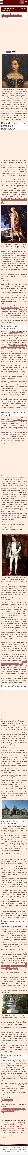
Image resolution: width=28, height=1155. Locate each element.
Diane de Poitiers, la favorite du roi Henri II (14, 9)
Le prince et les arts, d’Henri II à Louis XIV (15, 1128)
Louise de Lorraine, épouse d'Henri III (13, 1130)
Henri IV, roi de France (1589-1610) (13, 1126)
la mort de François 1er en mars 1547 (14, 663)
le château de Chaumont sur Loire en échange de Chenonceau (14, 965)
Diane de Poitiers (7, 1100)
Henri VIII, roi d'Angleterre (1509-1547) (14, 1123)
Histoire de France (21, 1147)
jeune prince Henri (17, 333)
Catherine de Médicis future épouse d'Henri (14, 420)
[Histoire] (1, 2)
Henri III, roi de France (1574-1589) (13, 1124)
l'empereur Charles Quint (10, 307)
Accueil (12, 1147)
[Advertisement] (14, 35)
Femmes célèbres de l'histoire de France (14, 1149)
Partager (9, 51)
